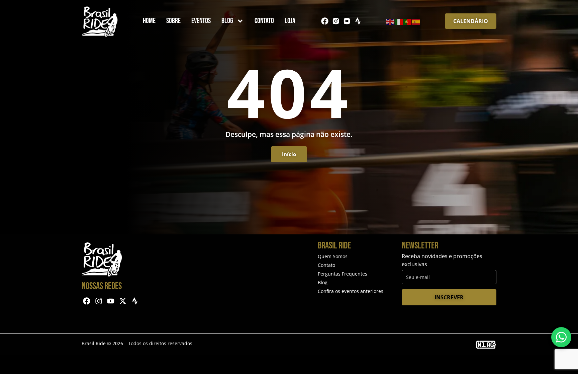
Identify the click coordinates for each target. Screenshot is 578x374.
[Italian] (399, 21)
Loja (290, 20)
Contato (264, 20)
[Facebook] (324, 21)
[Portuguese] (407, 21)
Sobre (173, 20)
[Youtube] (111, 301)
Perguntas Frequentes (342, 274)
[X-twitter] (122, 301)
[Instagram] (99, 301)
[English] (390, 21)
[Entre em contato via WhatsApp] (561, 337)
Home (149, 20)
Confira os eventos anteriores (350, 291)
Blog (227, 20)
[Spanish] (416, 21)
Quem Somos (333, 256)
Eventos (201, 20)
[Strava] (358, 21)
